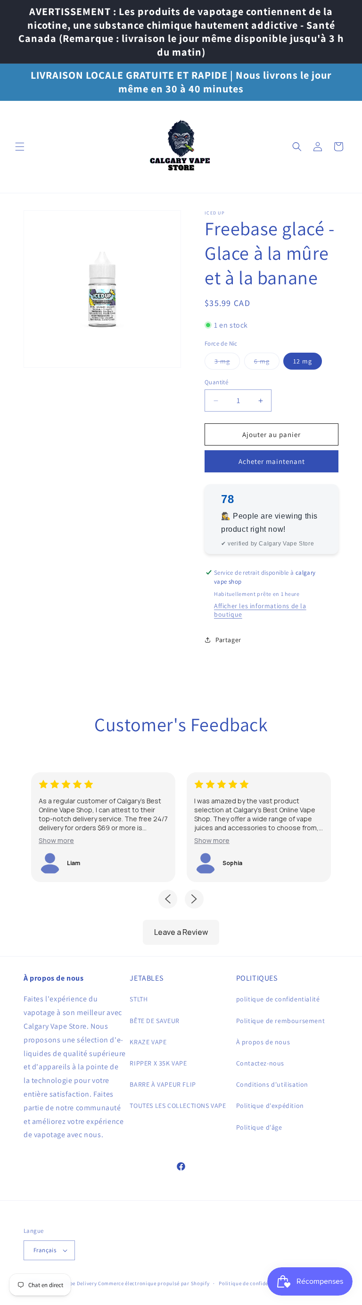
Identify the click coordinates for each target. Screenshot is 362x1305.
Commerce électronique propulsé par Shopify (153, 1283)
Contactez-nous (260, 1063)
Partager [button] (228, 640)
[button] (19, 146)
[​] (181, 147)
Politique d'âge (259, 1127)
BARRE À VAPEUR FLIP (163, 1084)
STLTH (139, 999)
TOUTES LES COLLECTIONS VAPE (178, 1105)
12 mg (302, 361)
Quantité (216, 382)
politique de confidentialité (278, 999)
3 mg (227, 363)
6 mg (267, 363)
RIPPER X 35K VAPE (158, 1063)
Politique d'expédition (270, 1105)
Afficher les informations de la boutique (260, 610)
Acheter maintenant (272, 461)
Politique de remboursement (280, 1020)
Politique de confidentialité (253, 1283)
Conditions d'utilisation (272, 1084)
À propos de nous (263, 1042)
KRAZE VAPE (148, 1042)
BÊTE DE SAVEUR (154, 1020)
